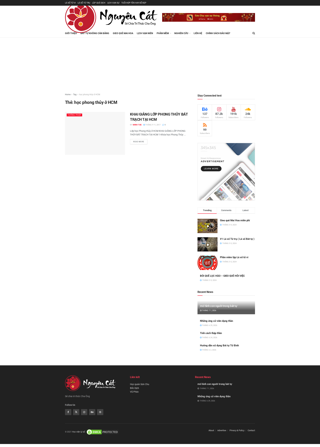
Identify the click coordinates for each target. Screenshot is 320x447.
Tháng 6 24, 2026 (209, 337)
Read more (138, 142)
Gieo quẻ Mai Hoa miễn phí (235, 220)
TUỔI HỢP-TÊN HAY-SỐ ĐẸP (133, 3)
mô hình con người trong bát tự (218, 306)
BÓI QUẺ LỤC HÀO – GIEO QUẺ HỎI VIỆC (222, 275)
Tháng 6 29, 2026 (209, 325)
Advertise (221, 430)
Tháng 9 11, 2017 (152, 125)
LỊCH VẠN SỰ (113, 3)
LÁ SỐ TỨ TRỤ (84, 3)
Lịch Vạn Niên (145, 33)
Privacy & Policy (237, 430)
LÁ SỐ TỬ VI (70, 3)
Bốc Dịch (134, 388)
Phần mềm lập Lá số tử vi (234, 257)
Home (67, 94)
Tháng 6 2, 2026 (209, 350)
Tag (74, 94)
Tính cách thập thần (211, 333)
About (211, 430)
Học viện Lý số (78, 432)
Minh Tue (137, 125)
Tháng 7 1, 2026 (209, 310)
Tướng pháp (74, 115)
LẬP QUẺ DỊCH (98, 3)
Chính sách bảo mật (218, 33)
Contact (251, 430)
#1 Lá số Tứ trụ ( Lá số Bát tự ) (237, 238)
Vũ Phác (134, 391)
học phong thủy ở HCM (89, 94)
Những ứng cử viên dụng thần (216, 320)
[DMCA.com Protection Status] (102, 432)
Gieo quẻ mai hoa (123, 33)
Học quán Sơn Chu (139, 384)
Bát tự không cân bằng (94, 33)
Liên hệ (198, 33)
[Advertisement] (160, 62)
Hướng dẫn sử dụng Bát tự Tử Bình (219, 345)
